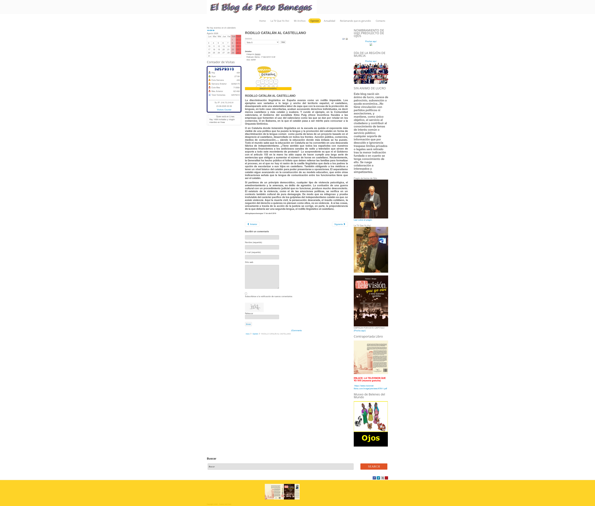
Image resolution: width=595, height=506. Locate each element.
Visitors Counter (224, 109)
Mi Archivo (300, 20)
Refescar (249, 313)
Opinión (314, 20)
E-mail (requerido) (253, 252)
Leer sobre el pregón (363, 219)
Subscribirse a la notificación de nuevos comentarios (268, 296)
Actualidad (329, 20)
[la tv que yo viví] (371, 357)
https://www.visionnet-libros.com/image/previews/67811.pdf (370, 387)
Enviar (248, 324)
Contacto (380, 20)
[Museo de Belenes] (371, 423)
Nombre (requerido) (253, 242)
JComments (296, 330)
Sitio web (249, 262)
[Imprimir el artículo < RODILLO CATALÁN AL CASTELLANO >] (346, 38)
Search (374, 466)
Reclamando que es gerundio (355, 20)
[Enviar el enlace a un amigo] (343, 38)
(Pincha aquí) (360, 330)
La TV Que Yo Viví (280, 20)
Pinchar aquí (371, 41)
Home (262, 20)
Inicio (248, 333)
